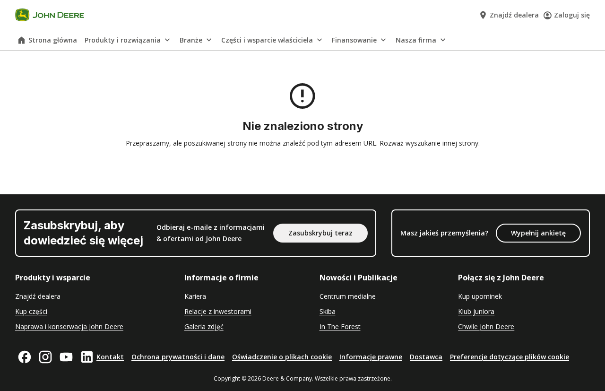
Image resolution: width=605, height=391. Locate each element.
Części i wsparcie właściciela (267, 39)
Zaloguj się (572, 14)
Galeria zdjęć (204, 326)
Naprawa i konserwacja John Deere (69, 326)
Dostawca (426, 356)
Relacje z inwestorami (217, 311)
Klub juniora (476, 311)
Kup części (31, 311)
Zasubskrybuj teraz (320, 232)
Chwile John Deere (486, 326)
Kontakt (110, 356)
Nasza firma (416, 39)
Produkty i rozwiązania (123, 39)
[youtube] (66, 357)
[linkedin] (87, 357)
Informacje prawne (370, 356)
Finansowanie (354, 39)
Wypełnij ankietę (538, 232)
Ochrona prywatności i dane (178, 356)
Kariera (195, 296)
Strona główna (52, 39)
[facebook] (24, 357)
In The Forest (340, 326)
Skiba (328, 311)
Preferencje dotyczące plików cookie (509, 356)
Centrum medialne (348, 296)
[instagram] (45, 357)
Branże (191, 39)
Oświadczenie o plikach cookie (282, 356)
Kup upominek (480, 296)
